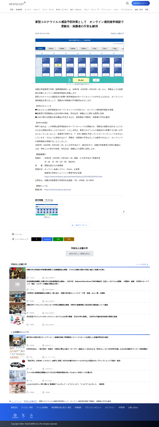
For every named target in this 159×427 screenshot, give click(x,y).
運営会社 (14, 407)
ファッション (106, 9)
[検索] (127, 3)
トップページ (16, 401)
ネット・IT (95, 9)
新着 (11, 9)
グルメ (86, 9)
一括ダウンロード (80, 225)
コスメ (116, 9)
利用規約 (78, 407)
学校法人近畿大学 (117, 33)
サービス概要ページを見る (141, 422)
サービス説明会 (42, 407)
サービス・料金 (27, 407)
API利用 (122, 407)
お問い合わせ (133, 407)
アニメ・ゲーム (48, 9)
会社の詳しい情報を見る (79, 253)
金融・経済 (139, 9)
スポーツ (36, 9)
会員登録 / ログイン (140, 3)
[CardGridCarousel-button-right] (124, 211)
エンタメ (28, 9)
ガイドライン (110, 407)
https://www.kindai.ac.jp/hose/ (57, 189)
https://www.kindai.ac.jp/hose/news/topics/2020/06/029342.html (73, 176)
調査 (146, 9)
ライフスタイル (126, 9)
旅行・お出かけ (76, 9)
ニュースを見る (141, 264)
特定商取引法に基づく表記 (61, 407)
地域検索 (19, 9)
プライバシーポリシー (93, 407)
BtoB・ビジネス (62, 9)
